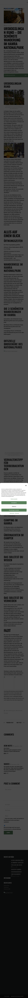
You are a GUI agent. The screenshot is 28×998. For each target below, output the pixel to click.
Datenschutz (12, 513)
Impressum (17, 513)
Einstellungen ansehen (14, 509)
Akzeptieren (14, 502)
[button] (26, 485)
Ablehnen (14, 506)
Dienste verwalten (14, 498)
